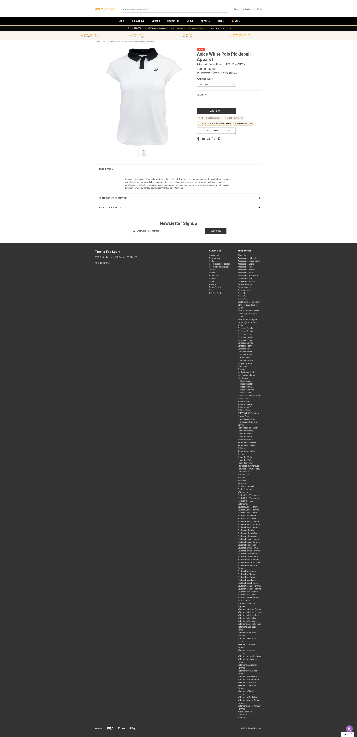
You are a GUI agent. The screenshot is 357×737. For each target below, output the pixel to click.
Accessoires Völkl (245, 278)
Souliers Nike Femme (247, 571)
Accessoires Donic (246, 264)
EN (224, 28)
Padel (211, 261)
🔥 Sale (235, 20)
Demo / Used (215, 287)
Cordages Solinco (245, 343)
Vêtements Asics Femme (249, 618)
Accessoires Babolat (247, 258)
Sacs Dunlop (243, 475)
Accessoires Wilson (246, 281)
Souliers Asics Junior (247, 518)
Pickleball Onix (244, 398)
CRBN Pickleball (244, 357)
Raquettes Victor (245, 457)
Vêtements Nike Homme (248, 679)
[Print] (208, 139)
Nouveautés (214, 258)
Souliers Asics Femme (247, 513)
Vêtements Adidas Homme (250, 612)
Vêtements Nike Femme (248, 677)
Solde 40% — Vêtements (248, 495)
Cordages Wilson (245, 352)
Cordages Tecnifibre (246, 346)
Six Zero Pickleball (246, 486)
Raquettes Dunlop (246, 431)
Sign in (239, 9)
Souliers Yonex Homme (248, 597)
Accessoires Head (246, 267)
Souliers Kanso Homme (248, 557)
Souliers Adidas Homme (248, 510)
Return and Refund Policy (249, 469)
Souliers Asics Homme (248, 516)
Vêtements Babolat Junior (249, 624)
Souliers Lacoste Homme (249, 562)
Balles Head (243, 293)
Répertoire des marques (248, 466)
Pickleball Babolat (245, 381)
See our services (239, 37)
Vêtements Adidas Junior (249, 615)
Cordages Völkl (244, 349)
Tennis (121, 20)
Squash (156, 20)
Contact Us (242, 715)
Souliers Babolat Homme (249, 524)
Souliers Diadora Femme (248, 539)
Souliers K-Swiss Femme (249, 548)
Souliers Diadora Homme (249, 542)
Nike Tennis (243, 378)
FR (230, 28)
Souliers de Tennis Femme (249, 533)
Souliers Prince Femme (248, 580)
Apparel (205, 20)
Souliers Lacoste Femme (249, 559)
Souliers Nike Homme (247, 574)
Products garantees (246, 419)
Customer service (245, 360)
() (260, 9)
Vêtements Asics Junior (248, 621)
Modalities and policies (248, 372)
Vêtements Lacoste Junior (249, 656)
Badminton (173, 20)
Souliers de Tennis (246, 530)
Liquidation (214, 255)
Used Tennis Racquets (219, 267)
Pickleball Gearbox (246, 390)
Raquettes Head (245, 434)
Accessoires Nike (245, 273)
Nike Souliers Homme (247, 375)
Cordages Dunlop (245, 331)
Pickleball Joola (244, 393)
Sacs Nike (242, 480)
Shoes (190, 20)
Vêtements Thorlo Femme (249, 697)
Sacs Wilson (243, 483)
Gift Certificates (216, 293)
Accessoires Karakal (246, 270)
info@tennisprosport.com (157, 28)
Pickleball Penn (244, 401)
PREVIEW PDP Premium (248, 413)
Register (248, 9)
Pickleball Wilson (245, 410)
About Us (242, 255)
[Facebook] (198, 139)
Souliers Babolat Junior (248, 527)
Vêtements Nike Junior (248, 682)
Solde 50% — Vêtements (248, 498)
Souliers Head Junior (247, 545)
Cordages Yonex (245, 355)
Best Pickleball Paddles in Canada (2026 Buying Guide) (249, 305)
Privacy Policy (244, 416)
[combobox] (347, 734)
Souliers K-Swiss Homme (249, 551)
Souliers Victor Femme (248, 592)
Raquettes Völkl (245, 460)
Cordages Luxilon (245, 337)
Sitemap (241, 718)
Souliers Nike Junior (246, 577)
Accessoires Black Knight (249, 261)
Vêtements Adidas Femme (249, 609)
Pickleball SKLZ (244, 407)
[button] (229, 72)
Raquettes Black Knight (248, 428)
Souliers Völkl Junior (246, 595)
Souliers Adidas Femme (248, 507)
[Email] (203, 139)
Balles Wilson (243, 299)
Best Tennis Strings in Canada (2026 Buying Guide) (247, 322)
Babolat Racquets (245, 284)
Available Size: (204, 79)
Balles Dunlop (244, 290)
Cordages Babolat (246, 328)
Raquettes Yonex (245, 463)
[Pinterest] (219, 139)
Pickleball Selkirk (245, 404)
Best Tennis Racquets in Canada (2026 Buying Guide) (248, 314)
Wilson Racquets (245, 712)
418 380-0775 (136, 28)
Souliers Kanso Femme (248, 554)
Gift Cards (215, 28)
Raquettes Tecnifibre (247, 442)
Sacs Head (242, 477)
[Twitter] (213, 139)
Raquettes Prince (245, 439)
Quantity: (201, 95)
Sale (211, 290)
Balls (220, 20)
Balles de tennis (245, 287)
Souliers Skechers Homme (249, 589)
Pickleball (138, 20)
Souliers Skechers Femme (249, 586)
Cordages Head (244, 334)
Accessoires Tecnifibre (248, 275)
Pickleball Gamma (246, 387)
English (345, 734)
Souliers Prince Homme (248, 583)
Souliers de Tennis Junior (249, 536)
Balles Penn (243, 296)
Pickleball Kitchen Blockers (249, 395)
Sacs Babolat (243, 472)
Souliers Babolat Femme (248, 521)
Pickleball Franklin (245, 384)
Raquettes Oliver (245, 436)
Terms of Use (244, 600)
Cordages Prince (245, 340)
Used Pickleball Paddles (219, 264)
